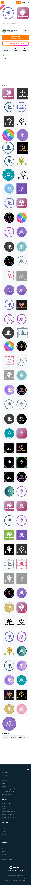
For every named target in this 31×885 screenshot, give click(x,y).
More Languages (6, 859)
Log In (23, 2)
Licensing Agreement (7, 803)
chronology (22, 736)
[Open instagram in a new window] (10, 870)
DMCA (3, 805)
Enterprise (5, 780)
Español (4, 848)
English (4, 845)
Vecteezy (4, 774)
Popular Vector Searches (8, 811)
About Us (4, 831)
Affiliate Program (6, 808)
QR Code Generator (7, 793)
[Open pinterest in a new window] (15, 870)
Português (5, 851)
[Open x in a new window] (19, 870)
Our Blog (4, 833)
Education (4, 783)
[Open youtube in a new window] (22, 870)
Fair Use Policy (21, 879)
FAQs (3, 825)
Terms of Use (7, 879)
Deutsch (4, 853)
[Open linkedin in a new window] (12, 870)
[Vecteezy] (2, 2)
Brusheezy (5, 772)
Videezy (4, 777)
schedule (13, 736)
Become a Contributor (7, 836)
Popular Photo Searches (8, 813)
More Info (6, 58)
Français (4, 856)
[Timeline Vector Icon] (15, 93)
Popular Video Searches (8, 816)
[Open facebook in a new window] (7, 870)
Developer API (5, 785)
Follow (25, 31)
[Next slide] (25, 736)
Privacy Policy (14, 879)
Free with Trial (15, 37)
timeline (6, 736)
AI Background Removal (8, 791)
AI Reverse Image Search (8, 788)
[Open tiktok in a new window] (17, 870)
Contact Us (5, 828)
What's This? (16, 55)
